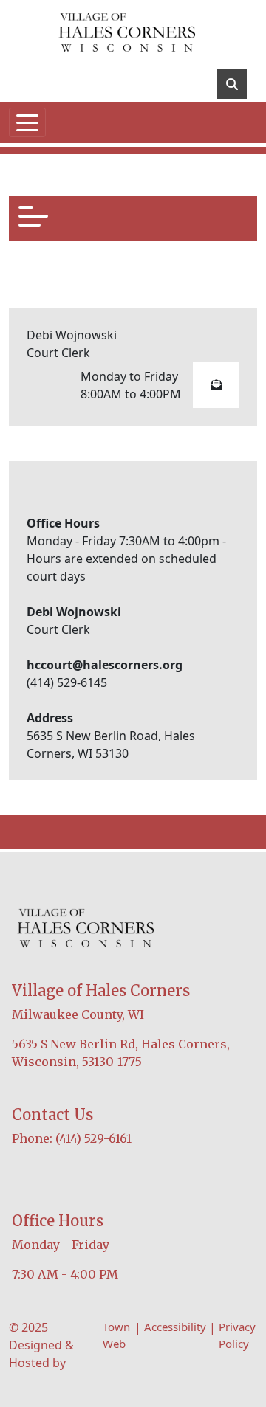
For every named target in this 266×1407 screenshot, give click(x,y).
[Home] (127, 33)
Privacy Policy (237, 1335)
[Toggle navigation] (27, 122)
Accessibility (175, 1326)
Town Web (116, 1335)
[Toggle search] (232, 84)
